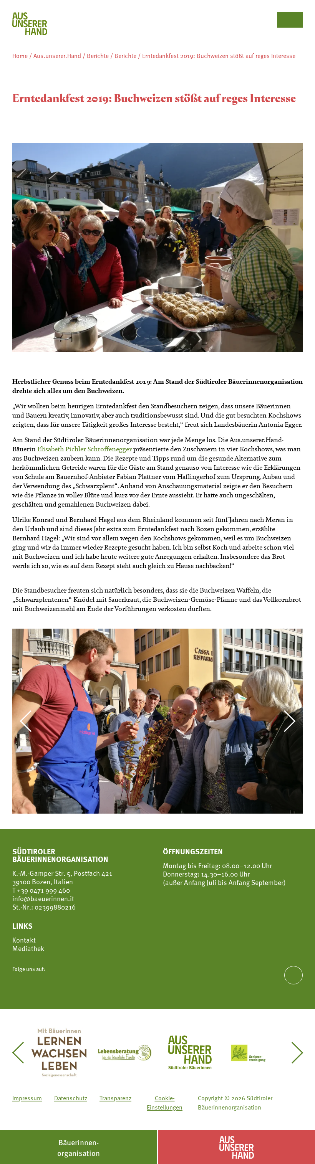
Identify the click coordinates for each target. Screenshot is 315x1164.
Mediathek (28, 948)
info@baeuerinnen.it (43, 898)
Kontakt (24, 940)
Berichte (98, 55)
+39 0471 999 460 (42, 890)
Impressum (27, 1098)
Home (20, 55)
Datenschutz (70, 1098)
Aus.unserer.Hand (57, 55)
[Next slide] (285, 721)
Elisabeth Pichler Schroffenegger (84, 449)
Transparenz (115, 1098)
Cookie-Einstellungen (164, 1102)
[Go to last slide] (30, 721)
